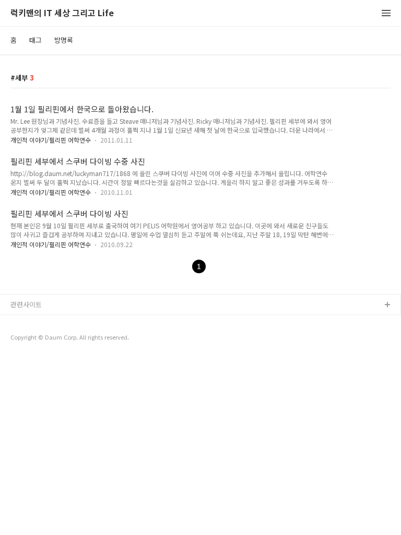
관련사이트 (26, 304)
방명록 (63, 40)
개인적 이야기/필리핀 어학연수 (50, 139)
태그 (35, 40)
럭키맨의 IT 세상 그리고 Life (62, 13)
